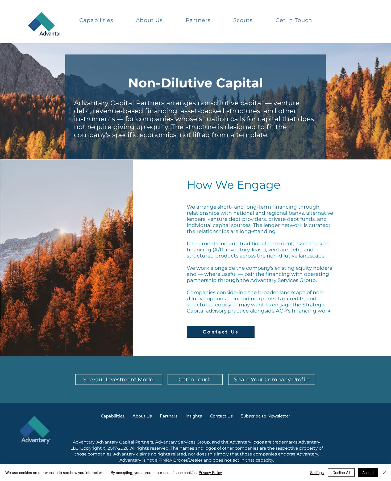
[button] (96, 20)
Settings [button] (317, 472)
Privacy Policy (210, 472)
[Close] (384, 472)
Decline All (341, 472)
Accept (368, 472)
